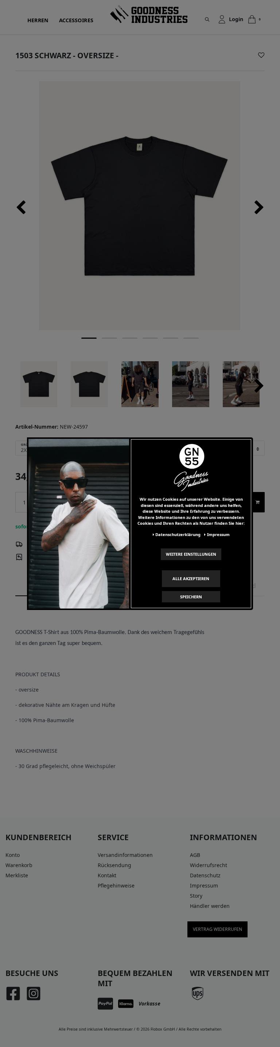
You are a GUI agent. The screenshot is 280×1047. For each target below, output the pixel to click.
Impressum (204, 885)
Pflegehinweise (116, 885)
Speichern (191, 596)
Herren (37, 20)
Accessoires (76, 20)
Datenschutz (205, 875)
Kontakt (107, 875)
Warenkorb (18, 865)
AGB (195, 854)
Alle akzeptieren (190, 578)
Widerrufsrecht (208, 865)
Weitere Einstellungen (191, 554)
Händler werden (210, 905)
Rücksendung (114, 865)
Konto (12, 854)
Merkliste (16, 875)
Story (196, 895)
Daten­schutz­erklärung (178, 534)
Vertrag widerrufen (217, 929)
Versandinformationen (125, 854)
